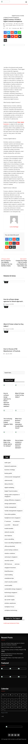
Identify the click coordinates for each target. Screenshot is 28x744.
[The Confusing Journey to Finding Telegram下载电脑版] (8, 413)
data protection (9, 484)
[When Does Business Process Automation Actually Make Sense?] (19, 413)
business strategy (10, 469)
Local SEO (7, 525)
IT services (8, 521)
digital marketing (9, 487)
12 (10, 702)
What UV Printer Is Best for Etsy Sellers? (19, 395)
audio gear (8, 462)
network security (9, 532)
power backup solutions (11, 550)
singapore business (10, 567)
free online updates (10, 514)
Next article (23, 259)
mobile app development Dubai (11, 623)
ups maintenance (9, 596)
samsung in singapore (11, 557)
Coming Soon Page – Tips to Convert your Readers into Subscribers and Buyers (21, 264)
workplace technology (11, 610)
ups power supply (10, 599)
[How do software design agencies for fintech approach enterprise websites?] (8, 388)
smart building (9, 574)
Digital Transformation (11, 491)
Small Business (9, 571)
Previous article (6, 259)
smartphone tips (9, 578)
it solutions (16, 521)
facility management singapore (13, 510)
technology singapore (11, 592)
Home (6, 15)
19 (10, 704)
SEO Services (8, 564)
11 (6, 702)
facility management (10, 507)
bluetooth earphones (10, 466)
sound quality (8, 585)
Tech (10, 15)
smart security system (11, 582)
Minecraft (15, 525)
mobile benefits (9, 528)
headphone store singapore (12, 518)
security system (9, 560)
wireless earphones (10, 603)
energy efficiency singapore (13, 500)
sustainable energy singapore (13, 589)
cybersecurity (8, 480)
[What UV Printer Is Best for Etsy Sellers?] (19, 388)
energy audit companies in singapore (12, 495)
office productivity (10, 546)
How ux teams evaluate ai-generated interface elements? (19, 444)
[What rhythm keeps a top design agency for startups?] (8, 435)
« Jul (2, 716)
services (17, 564)
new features (8, 535)
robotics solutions (10, 553)
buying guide (8, 473)
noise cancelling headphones (13, 542)
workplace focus (9, 607)
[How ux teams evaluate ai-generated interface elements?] (19, 435)
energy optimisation (10, 503)
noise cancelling (9, 539)
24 (3, 707)
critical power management (12, 477)
